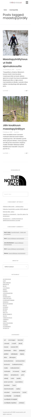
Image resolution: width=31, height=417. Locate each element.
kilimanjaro (13, 357)
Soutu (5, 316)
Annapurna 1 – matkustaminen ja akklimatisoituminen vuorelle (13, 219)
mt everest (16, 371)
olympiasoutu (15, 375)
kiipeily (22, 354)
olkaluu (6, 375)
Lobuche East (7, 298)
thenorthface (7, 318)
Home (5, 10)
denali (20, 343)
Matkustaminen (8, 304)
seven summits (8, 382)
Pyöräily (5, 307)
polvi (22, 375)
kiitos (5, 357)
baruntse (20, 340)
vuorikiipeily (17, 396)
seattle (19, 378)
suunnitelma (18, 382)
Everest (5, 291)
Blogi (4, 286)
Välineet (5, 325)
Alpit (4, 281)
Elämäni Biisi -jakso (8, 212)
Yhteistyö (6, 328)
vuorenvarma (16, 392)
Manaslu (5, 302)
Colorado (6, 288)
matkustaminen (14, 368)
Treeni (5, 321)
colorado (6, 343)
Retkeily (5, 309)
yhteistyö (21, 403)
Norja (5, 305)
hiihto (15, 350)
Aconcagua (7, 279)
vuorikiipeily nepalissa (10, 403)
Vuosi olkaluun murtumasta (15, 238)
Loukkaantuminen (8, 300)
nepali (23, 371)
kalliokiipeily (14, 354)
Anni (19, 69)
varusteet (7, 392)
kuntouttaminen (8, 361)
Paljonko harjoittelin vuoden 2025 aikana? (15, 209)
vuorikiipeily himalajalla (10, 399)
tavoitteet (7, 385)
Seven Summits (7, 314)
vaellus (18, 389)
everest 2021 (14, 347)
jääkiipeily (22, 350)
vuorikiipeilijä (7, 396)
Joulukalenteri (8, 293)
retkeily (6, 378)
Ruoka (5, 311)
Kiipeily (5, 295)
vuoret (24, 392)
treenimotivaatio (8, 389)
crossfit (14, 343)
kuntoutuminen (20, 361)
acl (5, 340)
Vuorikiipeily (7, 326)
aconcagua (11, 340)
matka (6, 368)
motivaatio (7, 371)
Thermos (5, 319)
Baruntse (6, 284)
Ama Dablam (7, 283)
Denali (5, 290)
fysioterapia (7, 350)
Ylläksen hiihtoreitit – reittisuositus (13, 206)
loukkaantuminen (17, 364)
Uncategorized (8, 323)
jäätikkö (6, 354)
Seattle (5, 312)
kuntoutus (7, 364)
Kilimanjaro (7, 297)
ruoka (12, 378)
